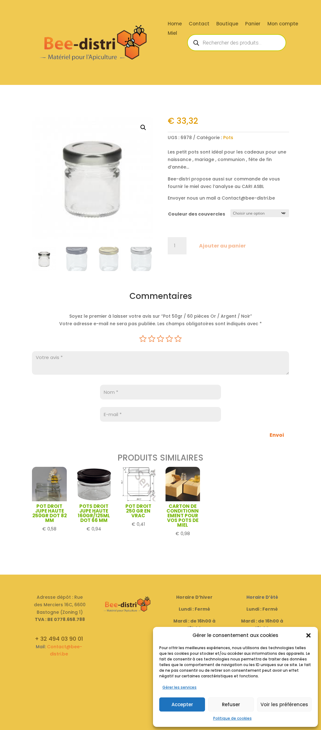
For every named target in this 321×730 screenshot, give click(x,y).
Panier (252, 24)
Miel (172, 33)
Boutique (227, 24)
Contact (199, 24)
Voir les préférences (284, 704)
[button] (308, 635)
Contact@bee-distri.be (64, 650)
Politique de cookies (232, 718)
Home (175, 24)
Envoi (277, 435)
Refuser (231, 704)
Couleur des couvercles (196, 214)
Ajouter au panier (222, 245)
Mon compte (282, 24)
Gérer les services (179, 687)
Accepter (182, 704)
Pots (228, 137)
